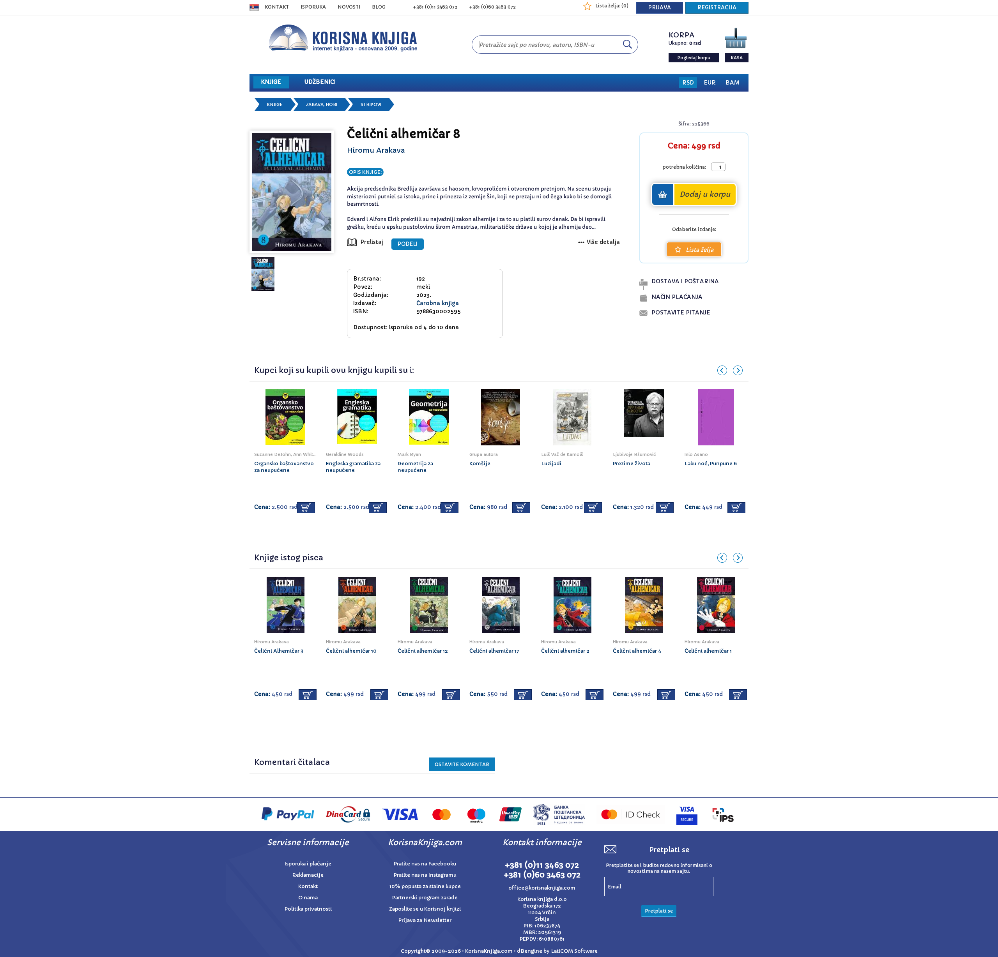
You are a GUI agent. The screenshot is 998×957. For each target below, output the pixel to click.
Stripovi (371, 104)
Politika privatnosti (308, 909)
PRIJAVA (659, 7)
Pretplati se (659, 911)
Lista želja (699, 249)
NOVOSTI (349, 7)
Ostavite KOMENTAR (462, 764)
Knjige (275, 104)
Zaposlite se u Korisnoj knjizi (425, 909)
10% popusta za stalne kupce (425, 886)
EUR (710, 82)
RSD (688, 82)
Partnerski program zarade (425, 897)
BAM (732, 82)
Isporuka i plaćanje (308, 863)
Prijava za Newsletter (424, 920)
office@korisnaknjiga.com (541, 888)
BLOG (379, 7)
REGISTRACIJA (716, 7)
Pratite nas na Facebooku (425, 863)
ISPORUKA (313, 7)
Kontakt (277, 7)
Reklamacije (308, 875)
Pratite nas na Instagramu (425, 875)
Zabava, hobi (321, 104)
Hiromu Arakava (376, 150)
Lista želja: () (611, 6)
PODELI (408, 244)
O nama (308, 897)
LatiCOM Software (574, 951)
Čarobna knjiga (437, 303)
